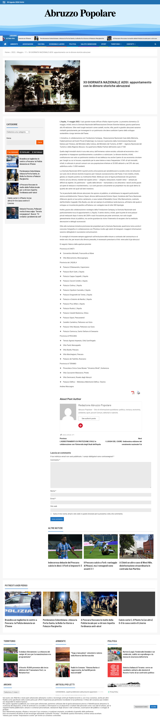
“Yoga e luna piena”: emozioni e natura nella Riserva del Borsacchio (86, 654)
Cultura (41, 44)
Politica (72, 44)
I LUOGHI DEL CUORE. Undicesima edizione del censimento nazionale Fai (123, 441)
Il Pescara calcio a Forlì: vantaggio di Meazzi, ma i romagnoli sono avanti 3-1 (100, 565)
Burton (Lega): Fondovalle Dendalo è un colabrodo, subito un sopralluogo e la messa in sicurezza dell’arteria (139, 654)
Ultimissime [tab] (13, 152)
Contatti (130, 44)
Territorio (115, 44)
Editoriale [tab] (38, 152)
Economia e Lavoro (56, 44)
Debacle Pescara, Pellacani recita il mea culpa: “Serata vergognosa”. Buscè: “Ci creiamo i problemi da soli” (31, 213)
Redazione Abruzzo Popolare (94, 405)
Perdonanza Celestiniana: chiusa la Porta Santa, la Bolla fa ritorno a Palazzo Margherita (54, 38)
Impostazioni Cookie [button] (141, 707)
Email (53, 499)
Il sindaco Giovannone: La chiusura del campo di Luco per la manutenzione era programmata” (35, 654)
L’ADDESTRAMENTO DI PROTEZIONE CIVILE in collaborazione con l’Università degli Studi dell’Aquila (80, 441)
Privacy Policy (114, 692)
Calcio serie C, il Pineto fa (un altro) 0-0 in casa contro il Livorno (19, 200)
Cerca (9, 138)
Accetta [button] (153, 707)
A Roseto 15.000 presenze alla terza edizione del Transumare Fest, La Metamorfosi (33, 670)
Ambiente (14, 44)
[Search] (155, 44)
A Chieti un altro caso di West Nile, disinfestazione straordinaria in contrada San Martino (135, 565)
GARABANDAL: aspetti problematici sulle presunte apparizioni (76, 692)
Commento (55, 460)
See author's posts (89, 418)
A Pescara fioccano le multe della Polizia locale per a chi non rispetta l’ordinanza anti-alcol (30, 188)
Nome (53, 491)
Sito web (53, 506)
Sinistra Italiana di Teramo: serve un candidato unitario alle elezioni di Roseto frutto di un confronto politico (138, 670)
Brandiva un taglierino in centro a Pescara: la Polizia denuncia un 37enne (31, 161)
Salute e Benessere (88, 44)
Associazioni (28, 44)
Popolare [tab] (25, 152)
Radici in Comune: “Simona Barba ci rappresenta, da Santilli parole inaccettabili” (85, 670)
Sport (103, 44)
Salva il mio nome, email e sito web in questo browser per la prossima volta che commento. (88, 514)
